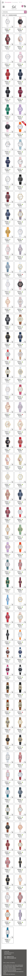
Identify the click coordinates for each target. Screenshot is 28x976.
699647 (19, 782)
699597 (7, 484)
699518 (19, 344)
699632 (19, 694)
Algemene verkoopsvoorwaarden (9, 971)
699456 (19, 256)
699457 (7, 274)
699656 (7, 869)
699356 (7, 204)
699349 (19, 169)
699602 (7, 501)
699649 (19, 799)
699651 (19, 817)
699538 (19, 396)
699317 (7, 99)
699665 (19, 904)
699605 (7, 519)
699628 (19, 659)
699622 (19, 607)
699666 (7, 922)
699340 (19, 116)
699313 (7, 64)
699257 (19, 46)
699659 (7, 887)
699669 (7, 939)
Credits (4, 972)
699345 (19, 134)
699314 (19, 64)
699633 (7, 712)
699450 (19, 239)
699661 (19, 887)
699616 (7, 572)
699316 (19, 81)
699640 (19, 764)
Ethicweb (5, 974)
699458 (19, 274)
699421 (19, 221)
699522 (19, 361)
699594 (7, 466)
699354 (7, 186)
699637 (7, 747)
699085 (7, 46)
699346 (7, 151)
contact (7, 962)
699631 (7, 694)
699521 (7, 361)
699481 (19, 291)
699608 (7, 537)
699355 (19, 186)
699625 (7, 642)
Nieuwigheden (8, 2)
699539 (7, 414)
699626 (19, 642)
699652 (7, 834)
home (3, 15)
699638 (19, 747)
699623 (7, 624)
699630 (19, 677)
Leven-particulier (19, 971)
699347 (19, 151)
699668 (19, 922)
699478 (7, 291)
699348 (7, 169)
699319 (19, 99)
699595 (19, 466)
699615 (19, 554)
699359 (19, 204)
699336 (7, 116)
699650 (7, 817)
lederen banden (13, 15)
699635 (7, 729)
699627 (7, 659)
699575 (7, 431)
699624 (19, 624)
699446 (7, 239)
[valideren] (25, 12)
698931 (7, 29)
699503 (7, 326)
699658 (19, 869)
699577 (7, 449)
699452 (7, 256)
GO (6, 15)
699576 (19, 431)
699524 (19, 379)
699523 (7, 379)
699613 (7, 554)
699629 (7, 677)
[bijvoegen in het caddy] (12, 27)
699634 (19, 712)
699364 (7, 221)
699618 (7, 589)
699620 (19, 589)
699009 (19, 29)
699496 (7, 309)
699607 (19, 519)
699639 (7, 764)
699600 (19, 484)
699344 (7, 134)
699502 (19, 309)
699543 (19, 414)
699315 (7, 81)
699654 (7, 852)
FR (19, 2)
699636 (19, 729)
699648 (7, 799)
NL (21, 2)
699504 (19, 326)
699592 (19, 449)
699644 (7, 782)
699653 (19, 834)
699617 (19, 572)
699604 (19, 501)
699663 (7, 904)
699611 (19, 537)
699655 (19, 852)
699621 (7, 607)
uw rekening (15, 2)
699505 (7, 344)
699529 (7, 396)
